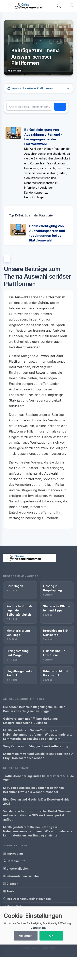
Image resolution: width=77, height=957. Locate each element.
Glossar (12, 883)
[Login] (71, 6)
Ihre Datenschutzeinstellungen (28, 898)
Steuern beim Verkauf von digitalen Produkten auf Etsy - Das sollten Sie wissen (38, 756)
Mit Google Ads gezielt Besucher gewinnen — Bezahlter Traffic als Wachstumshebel (35, 790)
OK (51, 936)
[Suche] (60, 107)
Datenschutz (15, 861)
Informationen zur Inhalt (23, 876)
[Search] (59, 6)
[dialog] (38, 925)
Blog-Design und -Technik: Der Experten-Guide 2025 (36, 801)
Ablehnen (25, 936)
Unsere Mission (17, 868)
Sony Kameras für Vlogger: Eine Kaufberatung (35, 746)
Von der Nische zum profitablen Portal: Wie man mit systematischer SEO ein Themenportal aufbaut (37, 815)
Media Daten (15, 906)
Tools (10, 891)
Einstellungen (38, 927)
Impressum (14, 853)
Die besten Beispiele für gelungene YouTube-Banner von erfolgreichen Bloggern (35, 709)
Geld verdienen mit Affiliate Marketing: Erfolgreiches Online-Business (30, 720)
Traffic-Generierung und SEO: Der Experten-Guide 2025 (38, 778)
